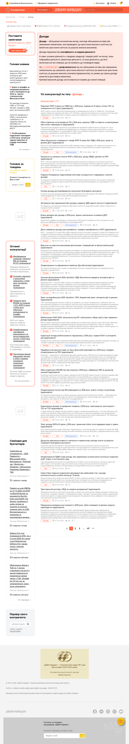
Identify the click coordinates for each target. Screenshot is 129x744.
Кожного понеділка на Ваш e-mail (20, 178)
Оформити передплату (48, 3)
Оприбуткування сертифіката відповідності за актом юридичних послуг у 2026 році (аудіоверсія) (21, 335)
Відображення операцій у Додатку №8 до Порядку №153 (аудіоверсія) (22, 259)
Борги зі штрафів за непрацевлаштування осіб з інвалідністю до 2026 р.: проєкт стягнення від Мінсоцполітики (20, 93)
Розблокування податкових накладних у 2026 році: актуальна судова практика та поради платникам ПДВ (20, 139)
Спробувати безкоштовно (21, 3)
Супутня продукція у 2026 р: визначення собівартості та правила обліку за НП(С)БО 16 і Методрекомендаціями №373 (20, 122)
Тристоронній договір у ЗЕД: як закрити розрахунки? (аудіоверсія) (70, 489)
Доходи (31, 17)
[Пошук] (27, 624)
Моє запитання (18, 51)
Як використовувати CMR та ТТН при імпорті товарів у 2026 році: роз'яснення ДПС (20, 106)
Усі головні (24, 149)
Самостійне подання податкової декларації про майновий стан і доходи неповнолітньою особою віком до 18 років (73, 474)
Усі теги (21, 17)
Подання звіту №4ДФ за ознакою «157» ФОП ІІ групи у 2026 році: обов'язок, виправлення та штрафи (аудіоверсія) (21, 309)
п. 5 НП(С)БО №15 (50, 67)
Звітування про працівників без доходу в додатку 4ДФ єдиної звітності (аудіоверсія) (79, 203)
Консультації (18, 10)
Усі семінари (24, 600)
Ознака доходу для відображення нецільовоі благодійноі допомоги (71, 191)
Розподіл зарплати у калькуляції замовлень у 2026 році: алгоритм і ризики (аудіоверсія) (21, 282)
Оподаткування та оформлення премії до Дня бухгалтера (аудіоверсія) (72, 265)
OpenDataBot (15, 631)
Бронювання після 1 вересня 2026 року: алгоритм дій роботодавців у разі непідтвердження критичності (19, 77)
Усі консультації (22, 381)
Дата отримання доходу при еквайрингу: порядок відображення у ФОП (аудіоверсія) (78, 229)
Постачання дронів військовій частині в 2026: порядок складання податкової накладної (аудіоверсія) (21, 361)
